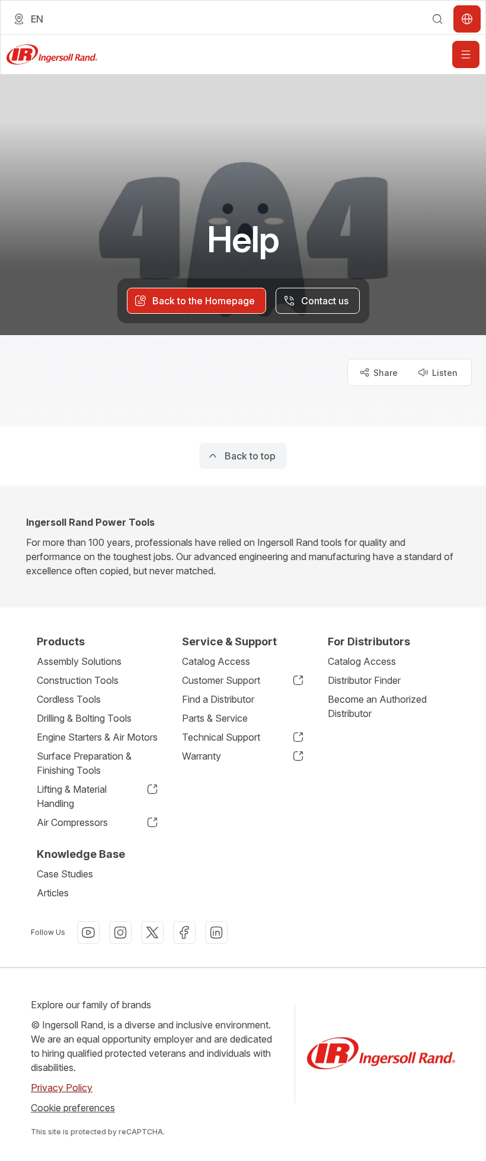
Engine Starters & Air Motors (97, 737)
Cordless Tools (69, 699)
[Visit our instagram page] (120, 932)
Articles (53, 893)
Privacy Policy (61, 1088)
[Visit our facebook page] (184, 932)
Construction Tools (78, 680)
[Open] (465, 54)
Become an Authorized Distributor (377, 706)
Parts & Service (215, 718)
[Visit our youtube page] (88, 932)
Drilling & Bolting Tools (84, 718)
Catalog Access (216, 661)
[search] (437, 19)
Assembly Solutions (79, 661)
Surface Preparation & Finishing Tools (84, 763)
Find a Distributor (218, 699)
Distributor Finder (364, 680)
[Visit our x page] (152, 932)
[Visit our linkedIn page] (216, 932)
